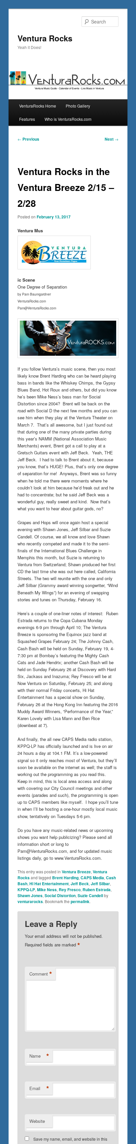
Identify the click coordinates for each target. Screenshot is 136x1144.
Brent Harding (65, 878)
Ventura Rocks (44, 38)
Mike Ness (47, 889)
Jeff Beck (80, 884)
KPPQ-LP (26, 889)
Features (27, 119)
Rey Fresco (70, 889)
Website (37, 1121)
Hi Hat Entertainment (49, 884)
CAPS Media (92, 878)
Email (39, 1088)
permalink (80, 901)
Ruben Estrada (97, 889)
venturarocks (30, 901)
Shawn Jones (30, 895)
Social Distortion (60, 895)
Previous (28, 139)
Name (39, 1056)
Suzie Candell (90, 895)
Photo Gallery (78, 106)
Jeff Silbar (100, 884)
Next (112, 139)
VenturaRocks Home (37, 106)
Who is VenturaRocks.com (68, 119)
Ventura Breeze (76, 872)
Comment (40, 974)
